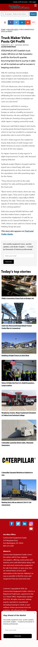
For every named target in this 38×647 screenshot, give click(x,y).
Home (3, 29)
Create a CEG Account (20, 2)
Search (33, 14)
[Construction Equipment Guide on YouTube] (32, 530)
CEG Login (32, 2)
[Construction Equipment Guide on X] (19, 525)
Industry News (12, 29)
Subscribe (8, 262)
